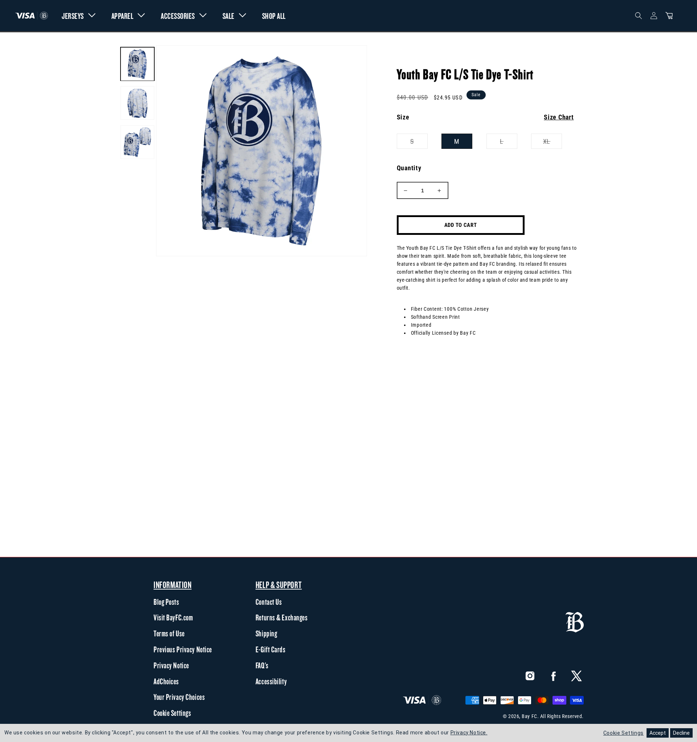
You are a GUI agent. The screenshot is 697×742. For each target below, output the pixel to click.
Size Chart (559, 117)
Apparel (122, 16)
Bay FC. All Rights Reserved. (553, 716)
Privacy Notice (171, 665)
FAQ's (262, 665)
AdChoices (166, 681)
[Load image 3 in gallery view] (137, 142)
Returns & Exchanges (282, 617)
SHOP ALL (274, 16)
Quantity (409, 168)
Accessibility (271, 681)
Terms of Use (169, 633)
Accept (657, 733)
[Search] (638, 16)
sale (229, 16)
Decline (681, 733)
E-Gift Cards (271, 649)
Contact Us (269, 602)
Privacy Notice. (469, 732)
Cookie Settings (172, 713)
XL (552, 143)
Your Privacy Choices (179, 697)
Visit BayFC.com (173, 617)
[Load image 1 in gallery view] (137, 64)
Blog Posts (166, 602)
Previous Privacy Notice (183, 649)
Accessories (178, 16)
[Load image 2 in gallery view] (137, 103)
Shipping (266, 633)
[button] (669, 16)
